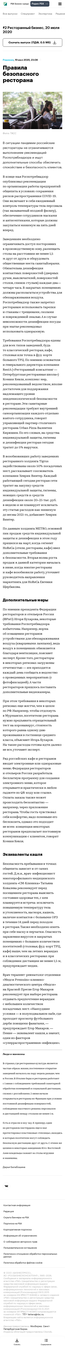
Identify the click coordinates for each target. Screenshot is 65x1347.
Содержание (46, 1344)
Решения (8, 60)
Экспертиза (45, 13)
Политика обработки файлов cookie (22, 1262)
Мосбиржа (36, 1325)
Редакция (8, 1211)
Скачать (17, 1344)
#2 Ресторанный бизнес (23, 28)
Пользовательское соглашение (20, 1247)
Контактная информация (16, 1204)
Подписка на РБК (12, 1223)
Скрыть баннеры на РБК (16, 1217)
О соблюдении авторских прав (20, 1241)
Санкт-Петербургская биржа (26, 1327)
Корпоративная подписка (17, 1229)
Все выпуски (10, 13)
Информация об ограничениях (20, 1235)
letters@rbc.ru (36, 1314)
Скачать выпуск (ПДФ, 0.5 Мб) (29, 42)
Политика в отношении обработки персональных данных (30, 1255)
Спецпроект (28, 13)
